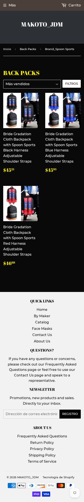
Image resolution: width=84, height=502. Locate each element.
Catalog (42, 322)
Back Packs (28, 49)
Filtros (71, 84)
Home (42, 310)
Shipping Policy (42, 455)
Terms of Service (42, 461)
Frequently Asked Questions (42, 436)
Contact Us (42, 335)
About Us (42, 341)
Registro (70, 414)
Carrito (74, 5)
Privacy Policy (42, 449)
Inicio (7, 49)
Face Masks (42, 329)
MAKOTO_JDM (42, 24)
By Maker (42, 316)
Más (12, 5)
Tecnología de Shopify (58, 477)
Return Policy (42, 443)
